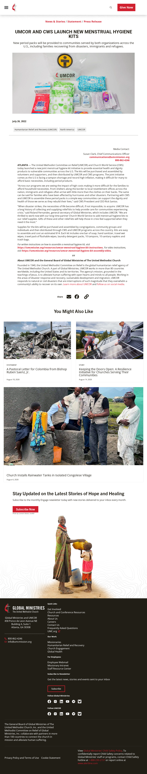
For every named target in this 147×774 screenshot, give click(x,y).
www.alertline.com (88, 763)
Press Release (93, 21)
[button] (111, 7)
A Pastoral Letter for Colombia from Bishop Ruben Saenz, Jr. (37, 370)
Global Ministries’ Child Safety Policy (102, 750)
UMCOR (81, 129)
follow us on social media (110, 284)
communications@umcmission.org (109, 157)
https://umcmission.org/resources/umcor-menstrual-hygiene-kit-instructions (60, 247)
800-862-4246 (122, 160)
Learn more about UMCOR (77, 284)
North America (67, 129)
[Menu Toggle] (6, 7)
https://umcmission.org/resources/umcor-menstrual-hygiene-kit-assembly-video (66, 250)
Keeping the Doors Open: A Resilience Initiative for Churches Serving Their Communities (105, 372)
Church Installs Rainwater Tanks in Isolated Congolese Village (49, 475)
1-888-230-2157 (97, 760)
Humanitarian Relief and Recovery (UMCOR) (36, 129)
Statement (74, 21)
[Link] (86, 296)
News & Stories (55, 21)
